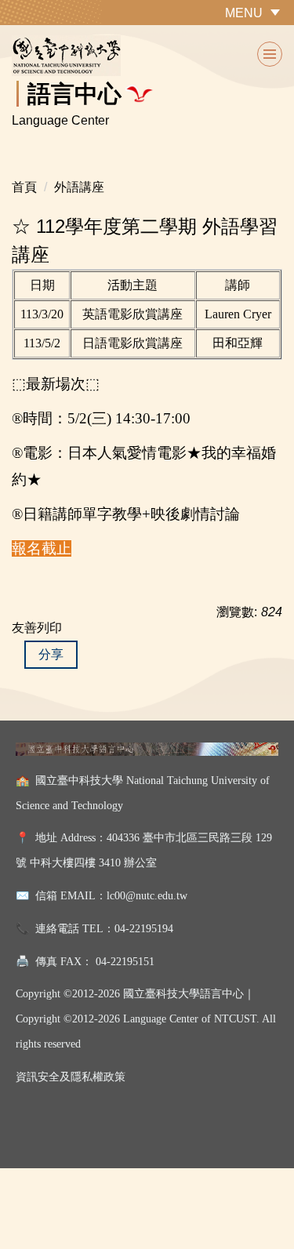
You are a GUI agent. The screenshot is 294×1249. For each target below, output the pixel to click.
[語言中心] (147, 55)
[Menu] (269, 54)
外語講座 (79, 187)
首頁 (24, 187)
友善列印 (37, 627)
